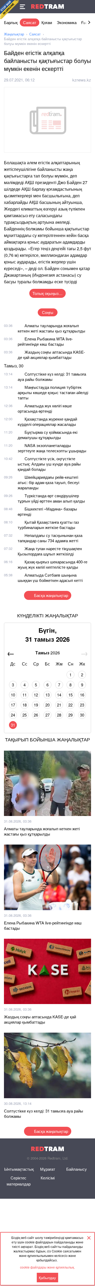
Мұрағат (47, 1169)
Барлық (11, 22)
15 (70, 694)
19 (36, 705)
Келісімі (48, 1177)
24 (13, 715)
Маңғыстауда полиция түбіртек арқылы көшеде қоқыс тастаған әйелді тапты (53, 392)
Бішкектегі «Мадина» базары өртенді (47, 511)
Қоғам (46, 22)
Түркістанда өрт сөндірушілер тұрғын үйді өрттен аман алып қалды (51, 498)
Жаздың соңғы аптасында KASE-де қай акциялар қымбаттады (51, 354)
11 (24, 694)
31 (13, 725)
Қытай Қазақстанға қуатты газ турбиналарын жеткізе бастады (48, 524)
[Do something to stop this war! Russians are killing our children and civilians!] (9, 9)
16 (82, 694)
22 (70, 705)
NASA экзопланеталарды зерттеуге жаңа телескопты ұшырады (52, 448)
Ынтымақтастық (19, 1169)
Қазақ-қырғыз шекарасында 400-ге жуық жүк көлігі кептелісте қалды (52, 564)
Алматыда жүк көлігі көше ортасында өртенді (45, 408)
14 (59, 694)
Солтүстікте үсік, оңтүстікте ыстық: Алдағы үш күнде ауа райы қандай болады (49, 464)
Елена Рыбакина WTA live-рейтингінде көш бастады (45, 341)
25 (24, 715)
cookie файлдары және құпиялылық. (47, 1267)
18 (24, 705)
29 (70, 715)
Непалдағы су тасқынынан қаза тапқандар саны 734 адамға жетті (50, 537)
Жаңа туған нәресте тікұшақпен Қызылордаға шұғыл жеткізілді (50, 551)
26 (36, 715)
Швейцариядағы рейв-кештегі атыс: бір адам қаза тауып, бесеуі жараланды (48, 482)
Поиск (88, 7)
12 (36, 694)
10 (13, 694)
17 (13, 705)
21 (59, 705)
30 (82, 715)
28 (59, 715)
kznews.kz (81, 80)
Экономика (67, 22)
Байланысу (76, 1169)
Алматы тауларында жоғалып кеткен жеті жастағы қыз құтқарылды (51, 328)
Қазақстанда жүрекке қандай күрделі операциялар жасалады (47, 421)
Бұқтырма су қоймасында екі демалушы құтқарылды (47, 434)
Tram (47, 6)
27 (47, 715)
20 (47, 705)
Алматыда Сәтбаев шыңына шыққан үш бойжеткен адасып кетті (50, 577)
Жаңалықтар (14, 34)
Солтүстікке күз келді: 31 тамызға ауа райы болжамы (52, 376)
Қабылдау (47, 1277)
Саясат (29, 22)
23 (82, 705)
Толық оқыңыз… (47, 293)
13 (47, 694)
